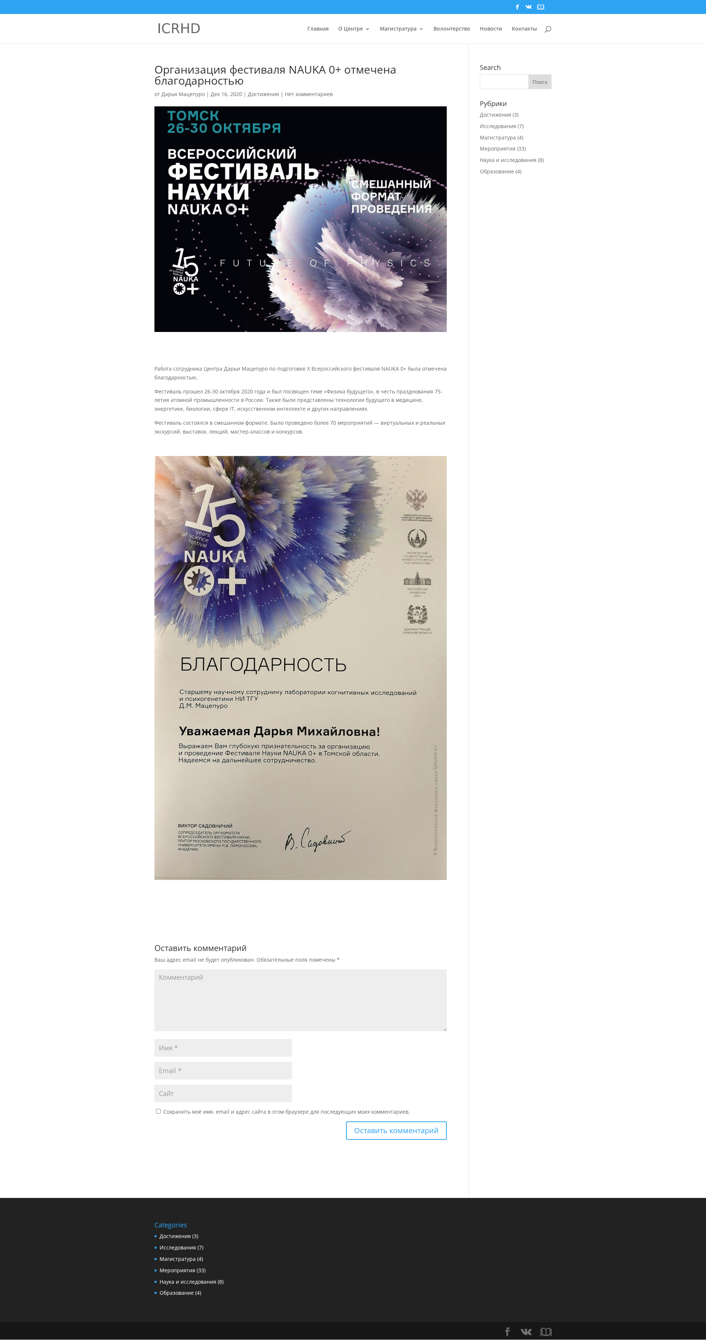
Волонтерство (452, 29)
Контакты (524, 29)
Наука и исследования (508, 159)
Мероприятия (498, 148)
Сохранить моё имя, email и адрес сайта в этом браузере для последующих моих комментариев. (286, 1111)
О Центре (350, 29)
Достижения (263, 94)
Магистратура (498, 137)
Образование (497, 171)
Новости (491, 29)
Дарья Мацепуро (183, 94)
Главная (318, 29)
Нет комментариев (309, 94)
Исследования (498, 126)
